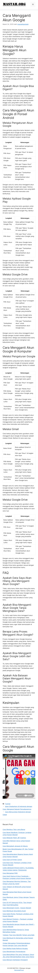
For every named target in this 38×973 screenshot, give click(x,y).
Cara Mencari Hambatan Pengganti (15, 960)
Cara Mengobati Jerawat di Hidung (15, 846)
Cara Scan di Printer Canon (12, 860)
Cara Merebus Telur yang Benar (14, 829)
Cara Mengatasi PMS (10, 873)
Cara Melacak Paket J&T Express (14, 838)
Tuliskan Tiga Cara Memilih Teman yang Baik (18, 935)
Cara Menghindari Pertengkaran (14, 951)
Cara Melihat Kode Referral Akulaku (15, 948)
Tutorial (7, 804)
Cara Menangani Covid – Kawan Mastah (17, 908)
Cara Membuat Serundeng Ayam (14, 911)
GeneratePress (19, 970)
